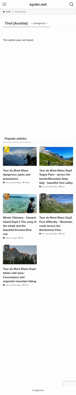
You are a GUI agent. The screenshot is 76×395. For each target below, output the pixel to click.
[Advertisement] (38, 91)
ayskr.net (38, 4)
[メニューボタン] (4, 4)
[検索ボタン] (71, 4)
